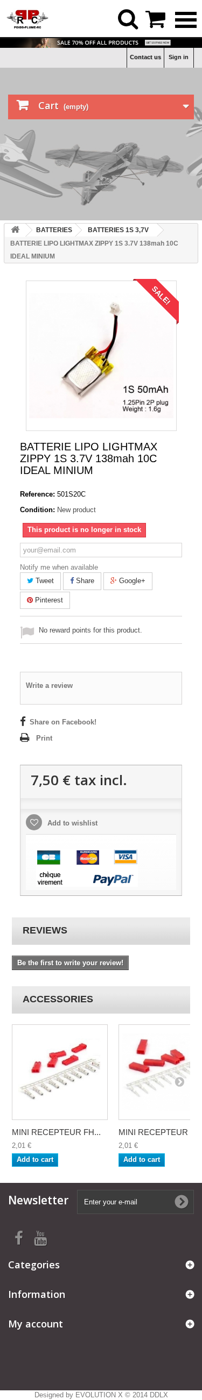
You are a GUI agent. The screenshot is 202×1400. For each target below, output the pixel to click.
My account (35, 1323)
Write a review (49, 685)
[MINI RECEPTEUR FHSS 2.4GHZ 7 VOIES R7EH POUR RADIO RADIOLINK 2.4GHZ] (60, 1072)
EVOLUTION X (99, 1395)
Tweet (43, 581)
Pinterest (48, 600)
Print (44, 738)
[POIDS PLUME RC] (27, 18)
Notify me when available (59, 567)
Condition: (37, 510)
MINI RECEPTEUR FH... (56, 1132)
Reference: (37, 494)
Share (84, 581)
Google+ (131, 581)
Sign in (179, 57)
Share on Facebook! (63, 722)
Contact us (145, 57)
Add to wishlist (71, 823)
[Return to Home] (15, 230)
